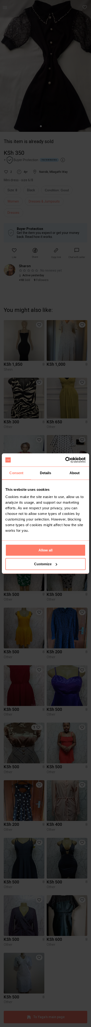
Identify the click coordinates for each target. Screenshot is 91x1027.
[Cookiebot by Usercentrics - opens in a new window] (65, 460)
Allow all (45, 550)
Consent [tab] (16, 473)
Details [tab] (45, 473)
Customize (43, 564)
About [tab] (75, 473)
